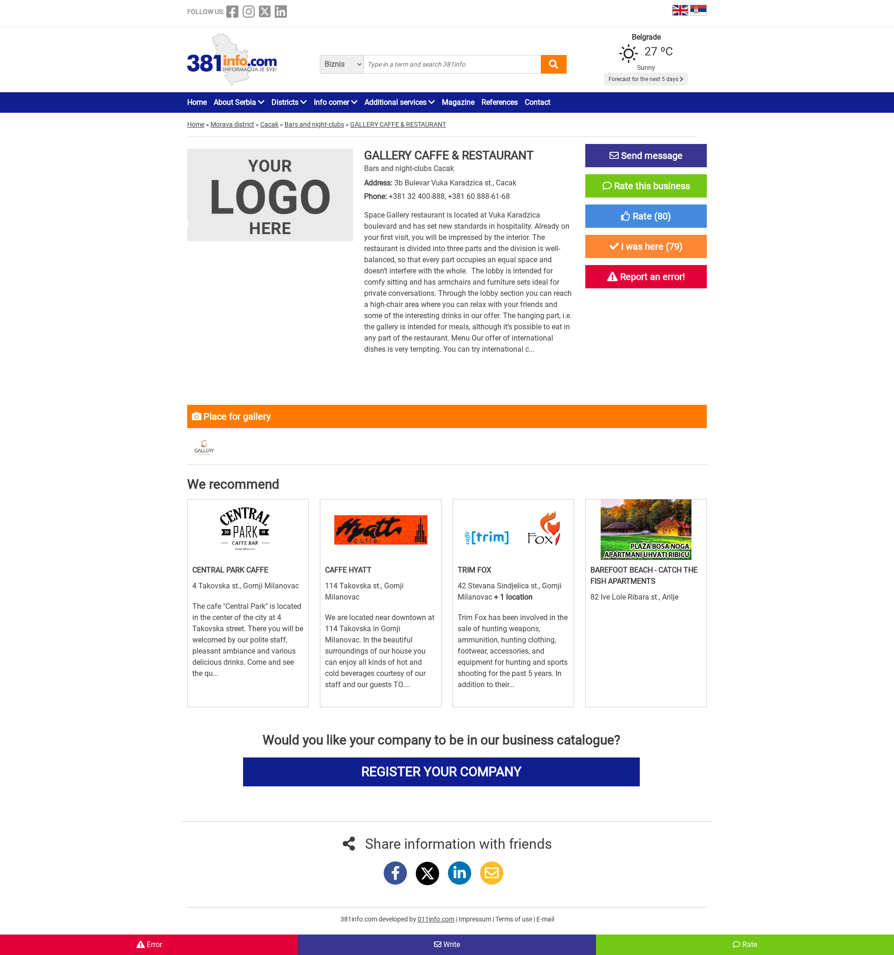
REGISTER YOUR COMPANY (441, 771)
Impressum (476, 919)
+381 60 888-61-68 (479, 196)
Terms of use (514, 919)
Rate (748, 944)
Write (450, 944)
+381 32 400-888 (417, 196)
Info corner (332, 102)
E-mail (545, 919)
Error (153, 944)
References (499, 102)
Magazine (458, 102)
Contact (537, 102)
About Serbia (236, 102)
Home (197, 102)
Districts (285, 102)
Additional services (396, 102)
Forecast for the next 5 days (644, 79)
